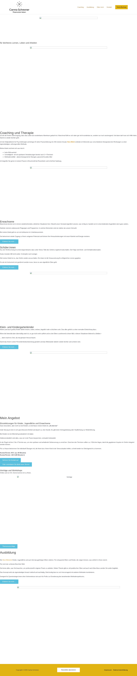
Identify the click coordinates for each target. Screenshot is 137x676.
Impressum (108, 670)
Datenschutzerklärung (120, 670)
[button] (121, 7)
